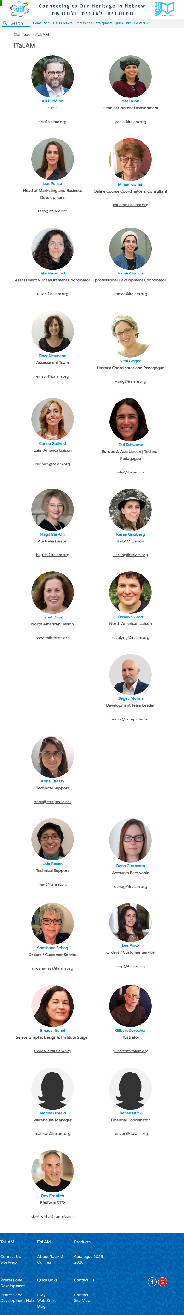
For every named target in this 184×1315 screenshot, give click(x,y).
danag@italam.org (130, 886)
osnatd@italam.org (52, 637)
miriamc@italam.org (130, 205)
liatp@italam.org (52, 211)
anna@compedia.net (52, 802)
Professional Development (93, 23)
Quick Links (123, 23)
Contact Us (142, 23)
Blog (41, 1306)
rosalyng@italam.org (130, 637)
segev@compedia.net (130, 719)
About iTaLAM (50, 1256)
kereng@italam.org (130, 555)
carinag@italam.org (52, 464)
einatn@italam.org (52, 376)
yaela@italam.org (130, 121)
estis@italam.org (130, 472)
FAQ (41, 1295)
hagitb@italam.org (52, 555)
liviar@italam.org (52, 884)
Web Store (47, 1300)
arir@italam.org (52, 121)
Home (37, 23)
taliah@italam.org (52, 293)
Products (65, 23)
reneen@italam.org (130, 1133)
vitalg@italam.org (130, 381)
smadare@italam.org (52, 1051)
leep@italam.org (130, 966)
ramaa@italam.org (130, 293)
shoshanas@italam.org (52, 968)
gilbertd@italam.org (131, 1051)
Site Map (8, 1262)
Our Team (46, 1262)
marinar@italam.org (52, 1133)
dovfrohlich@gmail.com (52, 1216)
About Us (50, 23)
